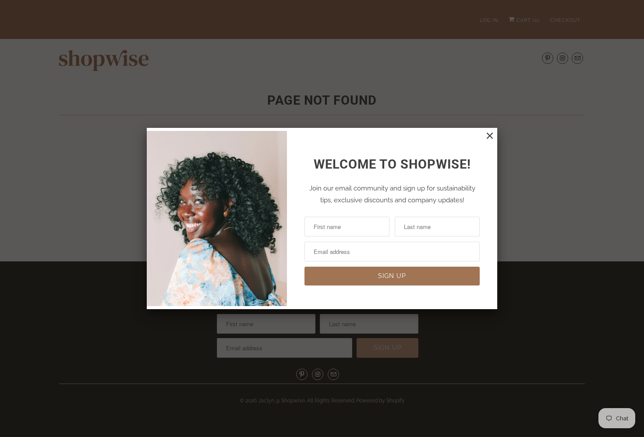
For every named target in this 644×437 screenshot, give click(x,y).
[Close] (490, 136)
